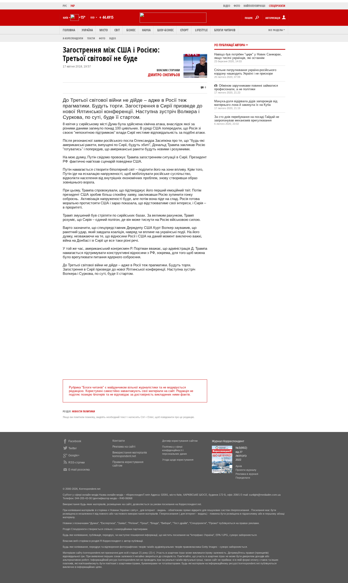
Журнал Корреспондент (228, 441)
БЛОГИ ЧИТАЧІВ (224, 30)
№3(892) (241, 447)
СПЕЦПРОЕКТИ (277, 6)
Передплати (243, 477)
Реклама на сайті (123, 446)
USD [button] (92, 17)
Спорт (184, 30)
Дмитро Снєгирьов (164, 74)
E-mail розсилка (79, 469)
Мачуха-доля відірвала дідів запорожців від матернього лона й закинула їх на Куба (245, 103)
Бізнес (130, 30)
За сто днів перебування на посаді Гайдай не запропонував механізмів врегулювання (246, 118)
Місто (103, 30)
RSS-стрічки (76, 462)
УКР (73, 6)
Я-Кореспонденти (73, 38)
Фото (102, 38)
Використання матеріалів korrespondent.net (129, 454)
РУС (65, 6)
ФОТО (237, 6)
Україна (87, 30)
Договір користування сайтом (180, 440)
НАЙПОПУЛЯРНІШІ (254, 6)
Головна (69, 30)
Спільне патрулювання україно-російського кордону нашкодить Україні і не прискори (245, 71)
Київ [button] (65, 17)
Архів (239, 466)
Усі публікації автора (229, 45)
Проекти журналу (246, 469)
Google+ (74, 455)
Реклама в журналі (247, 473)
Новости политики (83, 411)
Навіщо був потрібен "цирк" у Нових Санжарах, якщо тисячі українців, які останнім (248, 56)
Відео (112, 38)
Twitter (72, 448)
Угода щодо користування (177, 459)
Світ (117, 30)
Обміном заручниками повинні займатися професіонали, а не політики (246, 87)
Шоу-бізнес (165, 30)
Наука (146, 30)
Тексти (91, 38)
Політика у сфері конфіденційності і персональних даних (174, 450)
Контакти (118, 440)
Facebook (74, 441)
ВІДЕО (226, 6)
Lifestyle (201, 30)
